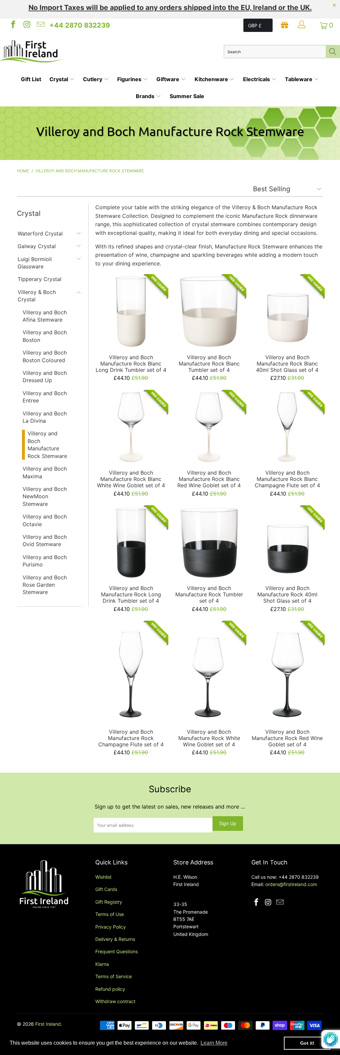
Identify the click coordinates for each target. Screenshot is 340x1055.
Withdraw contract (115, 1001)
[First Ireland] (112, 52)
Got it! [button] (307, 1043)
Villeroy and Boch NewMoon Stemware (45, 496)
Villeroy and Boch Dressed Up (45, 376)
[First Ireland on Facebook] (12, 25)
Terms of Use (109, 914)
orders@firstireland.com (291, 884)
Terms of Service (113, 976)
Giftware (168, 79)
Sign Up (227, 823)
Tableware (299, 79)
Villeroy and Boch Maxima (45, 472)
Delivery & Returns (115, 939)
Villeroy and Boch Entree (45, 397)
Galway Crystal (37, 246)
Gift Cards (106, 889)
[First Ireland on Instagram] (26, 25)
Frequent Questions (116, 951)
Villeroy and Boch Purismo (45, 561)
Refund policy (110, 989)
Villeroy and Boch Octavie (45, 520)
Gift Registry (108, 902)
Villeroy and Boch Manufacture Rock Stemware (47, 444)
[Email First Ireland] (40, 25)
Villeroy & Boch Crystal (37, 296)
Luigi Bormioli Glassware (35, 263)
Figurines (130, 79)
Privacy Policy (110, 927)
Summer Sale (187, 96)
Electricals (257, 79)
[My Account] (302, 25)
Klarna (102, 964)
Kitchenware (212, 79)
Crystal (59, 79)
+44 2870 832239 (79, 25)
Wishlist (103, 877)
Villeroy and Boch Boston (45, 336)
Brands (146, 96)
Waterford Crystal (40, 233)
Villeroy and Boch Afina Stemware (45, 316)
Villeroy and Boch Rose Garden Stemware (45, 585)
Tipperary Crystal (39, 279)
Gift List (31, 79)
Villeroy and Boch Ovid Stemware (45, 540)
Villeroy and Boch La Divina (45, 417)
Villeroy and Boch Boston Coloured (45, 356)
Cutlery (93, 79)
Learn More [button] (214, 1043)
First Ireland (48, 1024)
